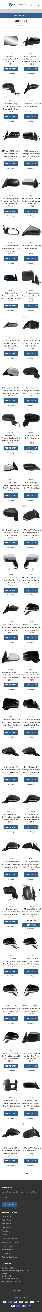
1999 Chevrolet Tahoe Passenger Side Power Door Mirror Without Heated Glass (10, 295)
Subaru (11, 574)
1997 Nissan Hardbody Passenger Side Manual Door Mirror (31, 295)
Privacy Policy (6, 1253)
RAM (11, 53)
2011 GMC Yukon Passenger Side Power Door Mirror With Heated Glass (31, 200)
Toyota (11, 100)
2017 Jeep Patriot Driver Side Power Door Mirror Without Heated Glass (31, 1055)
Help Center (6, 1227)
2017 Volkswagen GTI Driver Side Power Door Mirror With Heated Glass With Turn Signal (11, 816)
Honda (31, 100)
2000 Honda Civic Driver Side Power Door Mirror (31, 247)
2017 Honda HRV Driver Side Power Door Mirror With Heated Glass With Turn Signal (10, 153)
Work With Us (6, 1224)
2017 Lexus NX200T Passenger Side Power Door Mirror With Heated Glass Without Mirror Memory (11, 961)
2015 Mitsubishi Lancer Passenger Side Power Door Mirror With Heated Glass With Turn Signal (31, 153)
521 (27, 1174)
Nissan (31, 290)
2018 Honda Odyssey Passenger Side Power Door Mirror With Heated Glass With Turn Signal (31, 674)
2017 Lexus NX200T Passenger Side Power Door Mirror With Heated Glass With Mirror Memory (31, 961)
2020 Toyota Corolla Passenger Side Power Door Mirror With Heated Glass (31, 390)
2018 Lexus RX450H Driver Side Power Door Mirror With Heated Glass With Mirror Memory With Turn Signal (31, 627)
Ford (10, 1097)
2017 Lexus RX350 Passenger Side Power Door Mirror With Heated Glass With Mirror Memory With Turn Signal (11, 1008)
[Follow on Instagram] (8, 1290)
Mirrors (6, 11)
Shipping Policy (7, 1216)
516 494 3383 (6, 1276)
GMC (31, 195)
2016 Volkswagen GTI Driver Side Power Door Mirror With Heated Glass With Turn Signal (11, 1150)
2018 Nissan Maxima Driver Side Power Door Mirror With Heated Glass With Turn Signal (11, 627)
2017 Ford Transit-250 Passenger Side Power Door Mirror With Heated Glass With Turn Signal (11, 1103)
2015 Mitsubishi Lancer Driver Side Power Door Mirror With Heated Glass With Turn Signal (31, 58)
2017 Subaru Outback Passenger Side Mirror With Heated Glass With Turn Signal (11, 911)
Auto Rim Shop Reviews (10, 1257)
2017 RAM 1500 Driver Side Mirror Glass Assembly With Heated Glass (11, 58)
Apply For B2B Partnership (10, 1242)
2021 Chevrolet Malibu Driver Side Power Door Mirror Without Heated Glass (10, 343)
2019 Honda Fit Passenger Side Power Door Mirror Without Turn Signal (10, 532)
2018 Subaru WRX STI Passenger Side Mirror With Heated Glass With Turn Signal (11, 580)
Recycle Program (7, 1246)
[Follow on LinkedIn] (19, 1290)
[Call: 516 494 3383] (31, 5)
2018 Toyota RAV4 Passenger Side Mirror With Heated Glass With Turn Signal (31, 532)
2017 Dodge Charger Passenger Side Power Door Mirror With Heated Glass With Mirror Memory (31, 1103)
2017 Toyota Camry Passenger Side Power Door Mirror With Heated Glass (31, 864)
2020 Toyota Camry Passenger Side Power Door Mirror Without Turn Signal (11, 437)
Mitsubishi (31, 53)
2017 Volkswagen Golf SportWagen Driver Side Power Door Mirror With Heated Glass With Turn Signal (31, 816)
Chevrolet (11, 290)
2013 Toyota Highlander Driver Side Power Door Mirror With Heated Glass (10, 200)
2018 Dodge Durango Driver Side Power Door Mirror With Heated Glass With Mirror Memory (31, 722)
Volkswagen (10, 764)
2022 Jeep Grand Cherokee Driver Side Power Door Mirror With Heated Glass (31, 343)
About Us (5, 1231)
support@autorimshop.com (11, 1281)
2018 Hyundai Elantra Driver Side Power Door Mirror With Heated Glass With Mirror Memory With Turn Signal (11, 674)
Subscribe (9, 1204)
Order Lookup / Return (9, 1238)
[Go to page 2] (32, 1174)
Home (3, 11)
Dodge (31, 716)
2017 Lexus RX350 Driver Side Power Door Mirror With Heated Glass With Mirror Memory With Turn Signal (11, 1055)
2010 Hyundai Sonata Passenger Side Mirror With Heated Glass (11, 248)
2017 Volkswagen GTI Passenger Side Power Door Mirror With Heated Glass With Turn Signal (11, 769)
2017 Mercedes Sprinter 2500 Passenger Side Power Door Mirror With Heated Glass (31, 911)
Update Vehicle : (19, 15)
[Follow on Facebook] (3, 1290)
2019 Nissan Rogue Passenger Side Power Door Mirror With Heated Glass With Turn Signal (31, 485)
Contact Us (5, 1235)
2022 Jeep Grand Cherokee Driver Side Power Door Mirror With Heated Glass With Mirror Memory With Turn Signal (10, 390)
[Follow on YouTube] (14, 1290)
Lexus (31, 621)
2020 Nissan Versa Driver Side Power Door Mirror (31, 436)
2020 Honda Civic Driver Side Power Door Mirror (31, 105)
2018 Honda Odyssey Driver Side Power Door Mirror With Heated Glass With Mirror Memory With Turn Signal (11, 722)
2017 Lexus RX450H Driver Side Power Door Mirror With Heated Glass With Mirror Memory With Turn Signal (31, 1008)
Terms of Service (7, 1250)
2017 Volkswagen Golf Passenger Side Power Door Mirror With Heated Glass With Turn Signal (31, 769)
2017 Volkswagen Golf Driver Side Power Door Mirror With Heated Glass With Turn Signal (10, 864)
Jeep (31, 337)
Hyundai (10, 242)
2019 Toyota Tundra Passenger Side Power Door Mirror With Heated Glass (11, 485)
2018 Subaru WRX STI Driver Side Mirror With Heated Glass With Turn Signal (31, 580)
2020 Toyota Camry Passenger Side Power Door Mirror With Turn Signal (11, 106)
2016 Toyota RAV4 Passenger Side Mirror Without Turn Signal (31, 1150)
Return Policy (6, 1220)
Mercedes (31, 906)
